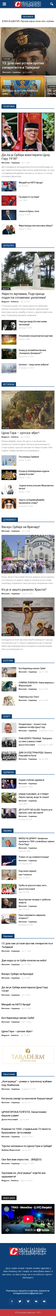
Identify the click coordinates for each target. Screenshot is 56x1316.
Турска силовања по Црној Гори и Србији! (26, 1145)
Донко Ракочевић (27, 745)
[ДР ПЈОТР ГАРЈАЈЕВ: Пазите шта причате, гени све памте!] (8, 813)
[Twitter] (20, 1301)
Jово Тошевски (25, 874)
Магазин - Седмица (12, 72)
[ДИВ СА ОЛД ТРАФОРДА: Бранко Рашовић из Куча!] (8, 756)
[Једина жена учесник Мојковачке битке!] (8, 489)
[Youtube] (44, 1301)
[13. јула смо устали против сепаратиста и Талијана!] (28, 51)
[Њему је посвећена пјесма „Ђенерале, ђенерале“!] (8, 354)
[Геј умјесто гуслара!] (8, 200)
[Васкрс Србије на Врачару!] (28, 554)
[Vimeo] (28, 1301)
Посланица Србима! (29, 457)
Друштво (6, 289)
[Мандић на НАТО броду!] (8, 186)
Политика (6, 150)
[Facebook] (12, 1301)
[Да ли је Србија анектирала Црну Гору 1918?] (28, 132)
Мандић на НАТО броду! (31, 182)
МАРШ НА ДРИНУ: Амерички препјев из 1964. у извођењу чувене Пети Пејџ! (36, 841)
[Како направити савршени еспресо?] (8, 919)
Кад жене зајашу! (27, 871)
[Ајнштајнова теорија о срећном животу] (8, 903)
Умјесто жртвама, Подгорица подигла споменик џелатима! (23, 295)
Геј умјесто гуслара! (29, 197)
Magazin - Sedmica (10, 301)
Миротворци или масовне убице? (36, 225)
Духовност (6, 572)
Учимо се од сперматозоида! (34, 857)
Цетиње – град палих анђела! (34, 364)
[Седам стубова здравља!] (8, 783)
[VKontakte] (36, 1301)
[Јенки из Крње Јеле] (8, 215)
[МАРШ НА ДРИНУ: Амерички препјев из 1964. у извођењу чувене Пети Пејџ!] (8, 842)
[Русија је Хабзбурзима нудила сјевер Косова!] (8, 475)
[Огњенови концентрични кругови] (8, 339)
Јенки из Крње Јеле (29, 211)
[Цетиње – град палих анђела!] (8, 368)
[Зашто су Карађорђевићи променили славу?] (8, 503)
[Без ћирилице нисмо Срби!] (8, 672)
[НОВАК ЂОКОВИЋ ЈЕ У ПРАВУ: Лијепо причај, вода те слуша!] (8, 798)
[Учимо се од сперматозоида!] (8, 860)
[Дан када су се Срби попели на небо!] (22, 87)
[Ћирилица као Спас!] (8, 700)
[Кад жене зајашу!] (8, 875)
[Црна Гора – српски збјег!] (28, 410)
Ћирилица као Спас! (29, 697)
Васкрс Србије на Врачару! (20, 527)
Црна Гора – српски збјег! (20, 433)
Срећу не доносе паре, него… (33, 885)
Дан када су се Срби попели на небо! (23, 960)
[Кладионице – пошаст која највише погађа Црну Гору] (8, 728)
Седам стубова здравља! (32, 780)
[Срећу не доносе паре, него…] (8, 889)
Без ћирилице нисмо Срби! (32, 668)
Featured (6, 59)
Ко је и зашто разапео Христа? (23, 589)
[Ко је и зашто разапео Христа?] (28, 617)
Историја (6, 428)
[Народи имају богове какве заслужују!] (8, 325)
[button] (52, 4)
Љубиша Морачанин (10, 1150)
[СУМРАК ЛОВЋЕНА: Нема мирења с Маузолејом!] (8, 686)
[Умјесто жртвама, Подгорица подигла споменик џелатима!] (28, 271)
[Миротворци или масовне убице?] (8, 229)
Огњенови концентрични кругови (36, 336)
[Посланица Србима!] (8, 460)
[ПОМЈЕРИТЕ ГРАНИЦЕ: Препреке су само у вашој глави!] (8, 742)
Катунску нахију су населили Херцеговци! (27, 1098)
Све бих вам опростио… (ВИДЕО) (21, 1159)
